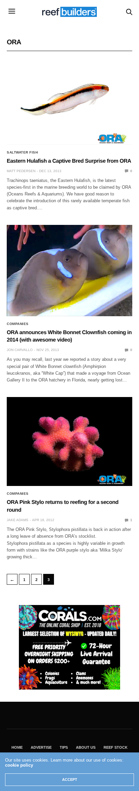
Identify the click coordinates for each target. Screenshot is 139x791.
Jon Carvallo (20, 350)
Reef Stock (116, 747)
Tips (64, 747)
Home (17, 747)
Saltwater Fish (22, 152)
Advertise (41, 747)
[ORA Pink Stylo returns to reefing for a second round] (69, 441)
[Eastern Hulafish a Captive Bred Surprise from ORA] (69, 100)
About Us (85, 747)
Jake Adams (17, 520)
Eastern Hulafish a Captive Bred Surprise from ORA (69, 161)
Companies (18, 324)
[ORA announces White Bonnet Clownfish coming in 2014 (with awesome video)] (69, 270)
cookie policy (19, 765)
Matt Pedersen (21, 171)
